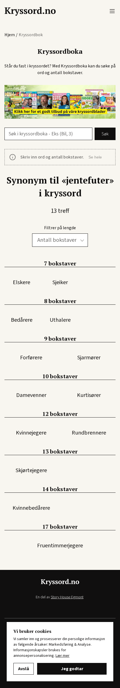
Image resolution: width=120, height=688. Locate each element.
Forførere (31, 358)
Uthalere (60, 320)
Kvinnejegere (31, 433)
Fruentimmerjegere (60, 546)
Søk (105, 134)
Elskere (21, 282)
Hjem (9, 35)
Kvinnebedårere (31, 508)
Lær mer (62, 655)
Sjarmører (88, 358)
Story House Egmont (67, 597)
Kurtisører (89, 395)
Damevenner (31, 395)
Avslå (23, 669)
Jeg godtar (72, 669)
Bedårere (21, 320)
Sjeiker (60, 282)
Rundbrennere (89, 433)
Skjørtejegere (31, 470)
